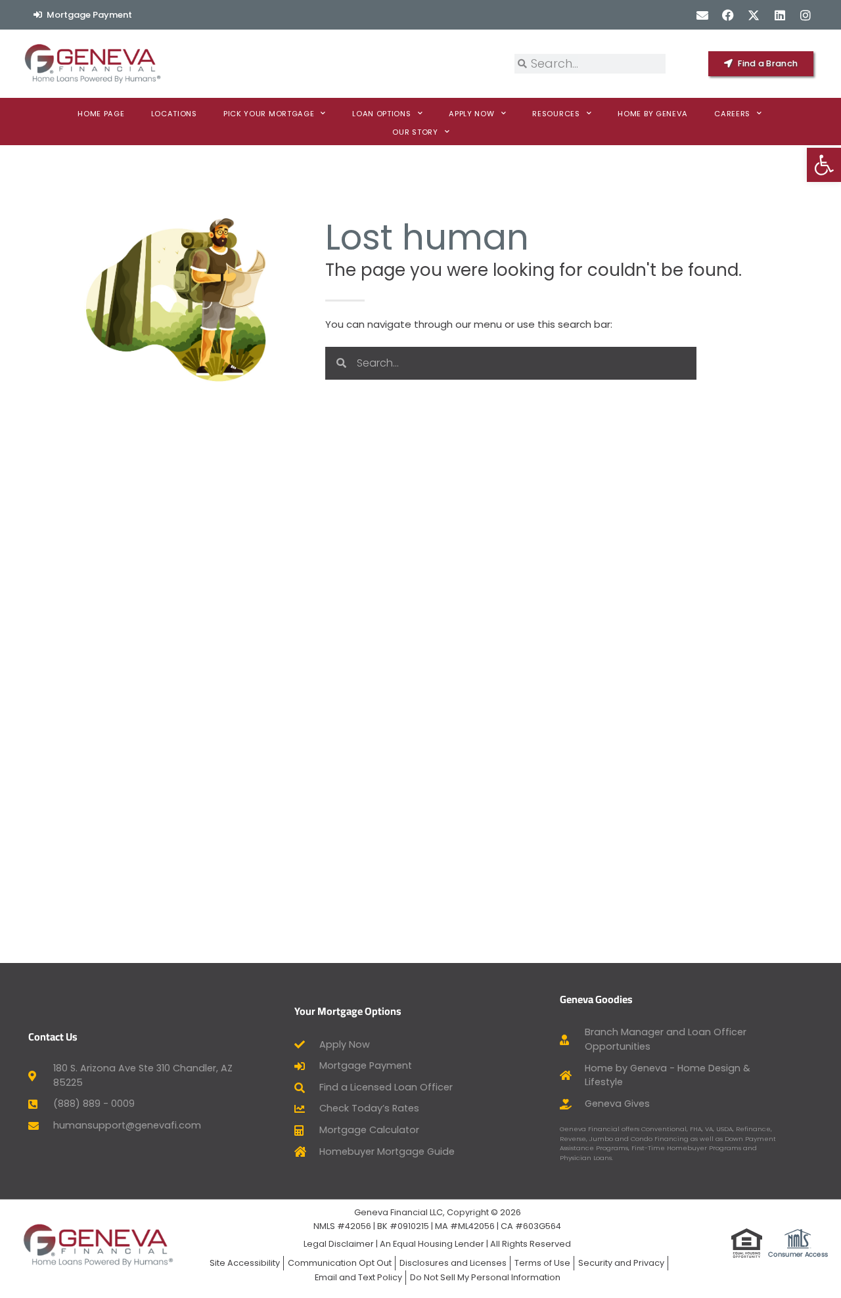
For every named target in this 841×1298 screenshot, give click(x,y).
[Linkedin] (779, 15)
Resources (556, 113)
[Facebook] (728, 15)
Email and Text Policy (358, 1277)
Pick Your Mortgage (269, 113)
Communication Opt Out (340, 1262)
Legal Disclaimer (339, 1243)
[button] (824, 165)
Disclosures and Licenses (453, 1262)
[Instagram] (805, 15)
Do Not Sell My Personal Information (485, 1277)
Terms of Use (542, 1262)
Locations (174, 113)
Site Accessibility (245, 1262)
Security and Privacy (621, 1262)
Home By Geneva (653, 113)
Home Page (101, 113)
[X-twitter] (754, 15)
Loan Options (381, 113)
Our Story (415, 132)
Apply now (471, 113)
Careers (732, 113)
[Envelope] (702, 15)
